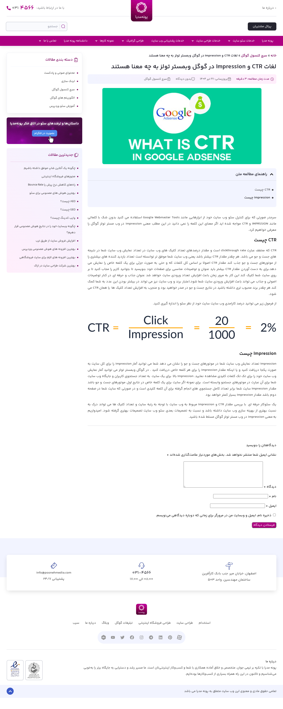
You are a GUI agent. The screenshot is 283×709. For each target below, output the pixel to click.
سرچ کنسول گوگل (254, 55)
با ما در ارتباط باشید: (50, 8)
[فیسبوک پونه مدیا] (132, 637)
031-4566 (141, 573)
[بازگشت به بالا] (10, 691)
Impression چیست (257, 197)
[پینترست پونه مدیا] (170, 637)
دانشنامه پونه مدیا (75, 41)
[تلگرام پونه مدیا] (151, 637)
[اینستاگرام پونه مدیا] (141, 637)
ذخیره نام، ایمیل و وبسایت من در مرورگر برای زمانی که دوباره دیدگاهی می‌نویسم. (213, 515)
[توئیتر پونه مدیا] (122, 637)
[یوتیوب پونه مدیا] (113, 637)
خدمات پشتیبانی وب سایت (167, 41)
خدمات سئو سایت (243, 41)
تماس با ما (50, 41)
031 (23, 8)
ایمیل (271, 506)
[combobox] (36, 26)
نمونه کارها (107, 41)
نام (272, 496)
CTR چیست (262, 189)
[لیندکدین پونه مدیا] (160, 637)
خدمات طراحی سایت (208, 41)
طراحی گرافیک (135, 41)
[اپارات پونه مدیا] (179, 637)
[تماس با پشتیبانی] (9, 8)
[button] (271, 174)
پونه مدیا (267, 41)
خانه (273, 55)
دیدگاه (270, 486)
